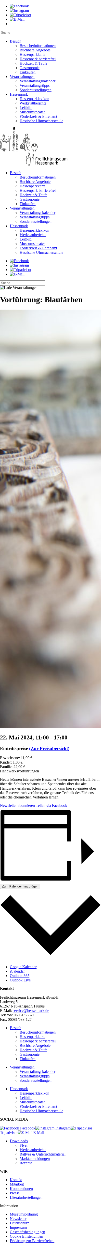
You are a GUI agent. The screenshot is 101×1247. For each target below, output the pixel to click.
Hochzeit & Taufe (33, 63)
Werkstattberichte (33, 103)
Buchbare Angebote (35, 50)
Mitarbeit (17, 1184)
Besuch (15, 41)
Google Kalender (23, 967)
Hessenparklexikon (34, 99)
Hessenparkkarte (32, 54)
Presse (15, 1193)
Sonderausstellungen (35, 90)
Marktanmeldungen (35, 1159)
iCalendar (17, 971)
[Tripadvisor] (20, 15)
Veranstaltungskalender (37, 81)
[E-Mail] (17, 19)
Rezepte (26, 1163)
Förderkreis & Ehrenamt (38, 116)
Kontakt (16, 1180)
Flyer (24, 1145)
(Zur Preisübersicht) (49, 748)
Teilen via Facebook (51, 805)
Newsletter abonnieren (17, 805)
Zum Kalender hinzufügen (20, 886)
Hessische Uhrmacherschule (41, 121)
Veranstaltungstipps (35, 85)
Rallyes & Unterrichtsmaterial (42, 1154)
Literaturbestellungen (26, 1197)
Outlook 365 (19, 976)
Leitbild (26, 107)
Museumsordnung (24, 1214)
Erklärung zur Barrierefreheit (32, 1241)
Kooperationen (21, 1189)
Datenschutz (19, 1223)
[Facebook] (19, 6)
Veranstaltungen (22, 77)
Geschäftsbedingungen (27, 1232)
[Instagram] (19, 10)
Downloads (19, 1141)
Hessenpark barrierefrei (38, 59)
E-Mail (38, 1132)
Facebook (27, 1128)
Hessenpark (19, 94)
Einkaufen (28, 72)
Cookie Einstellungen (26, 1236)
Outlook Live (20, 980)
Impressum (18, 1227)
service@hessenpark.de (31, 1010)
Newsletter (18, 1219)
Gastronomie (29, 68)
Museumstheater (32, 112)
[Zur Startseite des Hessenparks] (50, 147)
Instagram (62, 1128)
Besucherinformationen (38, 46)
